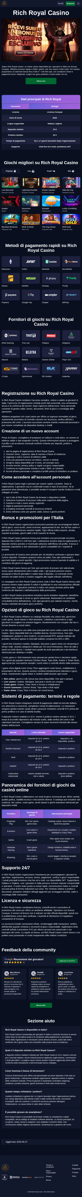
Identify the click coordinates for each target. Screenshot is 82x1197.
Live (29, 171)
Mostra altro (41, 1005)
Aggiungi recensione (67, 961)
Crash (49, 171)
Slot (69, 171)
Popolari (9, 171)
